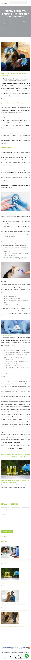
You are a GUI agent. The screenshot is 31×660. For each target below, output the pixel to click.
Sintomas (28, 642)
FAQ (8, 642)
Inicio (3, 642)
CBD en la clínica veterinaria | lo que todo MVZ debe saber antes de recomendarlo (15, 481)
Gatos (22, 642)
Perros (17, 642)
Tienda (12, 642)
